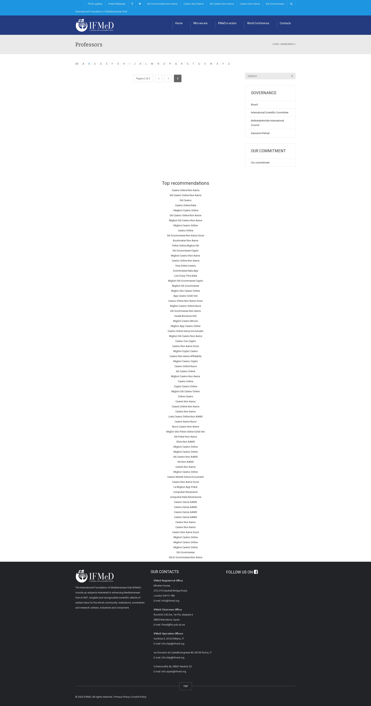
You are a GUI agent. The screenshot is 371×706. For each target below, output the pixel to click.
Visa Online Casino (185, 265)
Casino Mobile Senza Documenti (185, 476)
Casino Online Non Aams (185, 190)
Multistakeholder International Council (267, 122)
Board (254, 104)
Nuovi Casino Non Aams (185, 426)
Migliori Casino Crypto (185, 361)
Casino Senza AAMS (185, 502)
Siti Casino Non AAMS (185, 456)
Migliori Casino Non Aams (185, 255)
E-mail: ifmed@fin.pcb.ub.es (169, 624)
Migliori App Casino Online (185, 326)
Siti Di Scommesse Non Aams (185, 557)
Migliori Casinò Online (186, 547)
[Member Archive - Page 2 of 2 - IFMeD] (94, 25)
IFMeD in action (227, 23)
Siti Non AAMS (185, 461)
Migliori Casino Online (186, 225)
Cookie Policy (138, 696)
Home (179, 23)
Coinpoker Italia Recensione (185, 497)
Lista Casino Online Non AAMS (185, 416)
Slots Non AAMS (185, 441)
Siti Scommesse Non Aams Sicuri (185, 235)
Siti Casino (185, 200)
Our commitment (260, 162)
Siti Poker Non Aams (185, 436)
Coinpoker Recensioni (185, 492)
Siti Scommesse (275, 3)
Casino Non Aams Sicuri (185, 346)
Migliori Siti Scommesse (185, 285)
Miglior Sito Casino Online (185, 290)
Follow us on (240, 572)
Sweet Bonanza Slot (185, 316)
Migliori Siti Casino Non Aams (185, 220)
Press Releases (116, 3)
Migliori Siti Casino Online (185, 391)
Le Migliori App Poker (185, 486)
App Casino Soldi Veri (185, 295)
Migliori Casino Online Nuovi (185, 305)
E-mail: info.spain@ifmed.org (170, 671)
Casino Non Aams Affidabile (185, 356)
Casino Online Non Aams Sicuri (185, 300)
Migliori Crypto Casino (185, 351)
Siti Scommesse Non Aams (162, 3)
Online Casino (185, 396)
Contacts (285, 23)
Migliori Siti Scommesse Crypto (185, 280)
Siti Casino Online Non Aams (185, 195)
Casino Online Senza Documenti (185, 331)
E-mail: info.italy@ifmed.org (169, 643)
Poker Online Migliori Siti (185, 245)
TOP (185, 686)
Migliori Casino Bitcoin (185, 321)
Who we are (200, 23)
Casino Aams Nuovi (186, 421)
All (76, 63)
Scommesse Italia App (185, 270)
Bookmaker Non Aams (185, 240)
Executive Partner (260, 133)
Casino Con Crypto (185, 341)
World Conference (258, 23)
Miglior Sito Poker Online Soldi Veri (185, 431)
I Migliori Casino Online (185, 210)
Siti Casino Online (185, 371)
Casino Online (185, 230)
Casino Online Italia (185, 205)
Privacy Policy (122, 696)
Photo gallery (95, 3)
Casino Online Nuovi (185, 366)
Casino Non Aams (194, 3)
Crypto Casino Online (185, 386)
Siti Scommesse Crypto (186, 250)
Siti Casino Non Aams (222, 3)
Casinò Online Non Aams (185, 406)
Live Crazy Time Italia (185, 275)
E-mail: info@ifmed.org (166, 600)
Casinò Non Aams (185, 401)
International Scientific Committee (269, 112)
